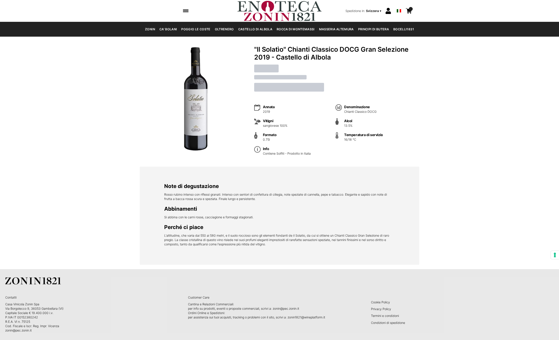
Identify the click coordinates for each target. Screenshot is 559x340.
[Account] (388, 11)
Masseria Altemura (336, 29)
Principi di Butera (373, 29)
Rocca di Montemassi (296, 29)
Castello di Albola (255, 29)
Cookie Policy (380, 302)
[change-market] (364, 11)
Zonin (150, 29)
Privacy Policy (381, 309)
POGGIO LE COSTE (195, 29)
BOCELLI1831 (403, 29)
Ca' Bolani (168, 29)
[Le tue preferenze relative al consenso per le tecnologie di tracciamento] (555, 255)
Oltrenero (224, 29)
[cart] (409, 11)
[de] (398, 5)
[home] (279, 11)
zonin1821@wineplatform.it (306, 317)
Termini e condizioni (385, 316)
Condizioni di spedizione (388, 323)
